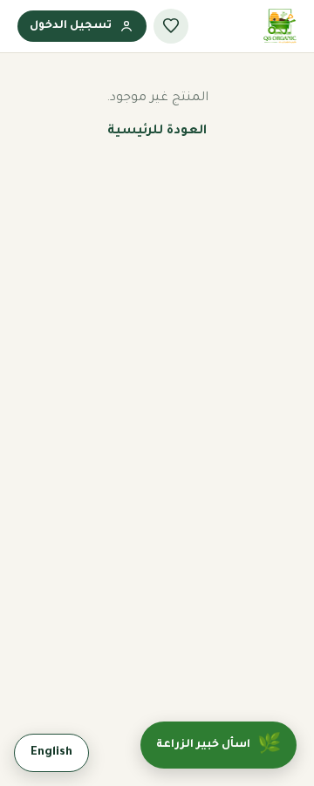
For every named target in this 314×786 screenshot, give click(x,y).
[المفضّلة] (171, 26)
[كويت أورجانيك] (280, 26)
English (51, 753)
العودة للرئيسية (157, 132)
